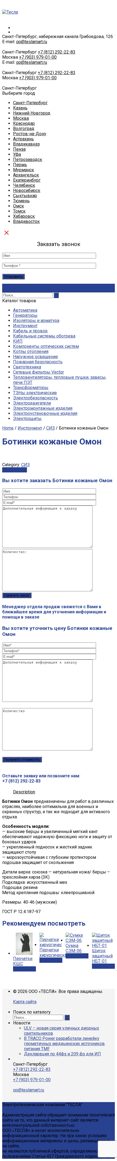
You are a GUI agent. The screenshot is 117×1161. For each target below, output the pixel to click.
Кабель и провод (30, 330)
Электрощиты (27, 418)
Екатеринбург (27, 180)
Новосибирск (26, 190)
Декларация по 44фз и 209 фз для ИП (62, 1053)
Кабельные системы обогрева (44, 336)
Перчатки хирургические (54, 952)
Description (24, 791)
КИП (18, 341)
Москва (21, 118)
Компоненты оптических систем (46, 346)
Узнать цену (14, 469)
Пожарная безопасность (38, 361)
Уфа (17, 154)
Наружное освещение (35, 356)
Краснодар (24, 123)
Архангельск (26, 175)
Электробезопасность (35, 397)
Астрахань (23, 138)
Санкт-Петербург (30, 102)
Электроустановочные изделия (45, 413)
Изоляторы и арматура (36, 320)
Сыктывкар (25, 195)
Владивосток (26, 221)
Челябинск (24, 185)
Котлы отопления (30, 351)
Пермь (20, 164)
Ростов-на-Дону (29, 133)
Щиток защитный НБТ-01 (102, 956)
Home (8, 428)
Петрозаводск (27, 159)
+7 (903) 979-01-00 (38, 57)
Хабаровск (24, 216)
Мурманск (23, 169)
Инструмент (25, 325)
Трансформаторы (30, 387)
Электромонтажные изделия (42, 408)
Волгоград (23, 128)
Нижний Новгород (31, 113)
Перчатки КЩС (22, 961)
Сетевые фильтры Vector (38, 372)
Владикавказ (26, 144)
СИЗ (50, 428)
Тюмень (21, 200)
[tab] (24, 791)
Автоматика (25, 310)
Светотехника (27, 367)
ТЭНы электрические (35, 392)
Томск (19, 211)
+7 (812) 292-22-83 (56, 52)
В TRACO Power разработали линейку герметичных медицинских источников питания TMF (64, 1043)
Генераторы (25, 315)
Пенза (19, 149)
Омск (18, 206)
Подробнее (24, 968)
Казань (20, 108)
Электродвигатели (32, 403)
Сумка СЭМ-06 (74, 948)
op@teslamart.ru (31, 41)
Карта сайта (24, 1001)
